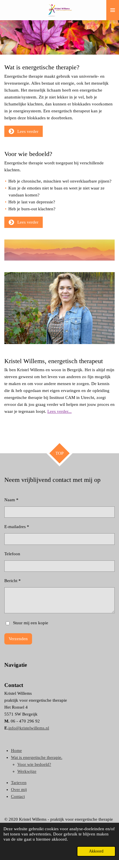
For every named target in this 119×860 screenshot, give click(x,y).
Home (16, 750)
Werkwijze (26, 771)
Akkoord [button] (96, 851)
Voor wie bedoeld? (34, 764)
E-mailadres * (16, 526)
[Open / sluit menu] (112, 10)
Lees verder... (59, 411)
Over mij (19, 789)
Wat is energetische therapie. (36, 757)
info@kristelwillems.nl (28, 728)
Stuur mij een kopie (30, 623)
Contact (18, 796)
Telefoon (12, 553)
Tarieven (19, 782)
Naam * (11, 499)
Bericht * (12, 580)
